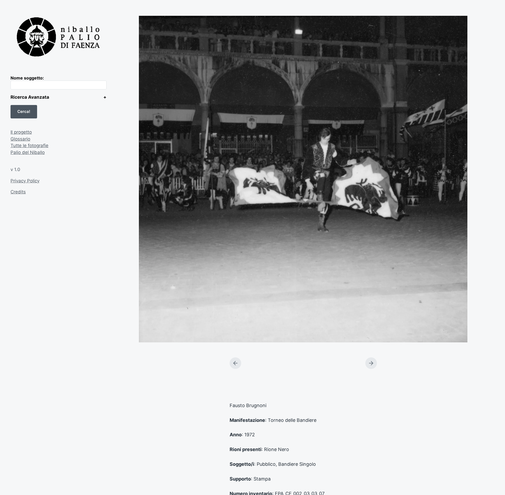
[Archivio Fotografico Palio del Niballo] (59, 37)
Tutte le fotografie (29, 145)
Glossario (20, 139)
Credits (18, 191)
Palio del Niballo (28, 152)
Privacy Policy (25, 180)
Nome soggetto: (27, 78)
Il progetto (21, 132)
